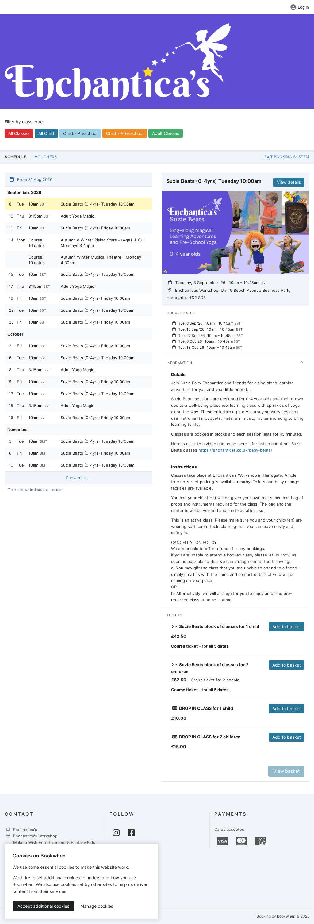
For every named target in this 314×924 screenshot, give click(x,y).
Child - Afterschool (124, 133)
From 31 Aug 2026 (34, 179)
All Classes (18, 133)
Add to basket (286, 626)
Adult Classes (165, 133)
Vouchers (46, 156)
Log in (303, 7)
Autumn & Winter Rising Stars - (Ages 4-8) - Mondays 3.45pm (103, 242)
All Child (46, 133)
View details (289, 182)
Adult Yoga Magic (77, 216)
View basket (286, 771)
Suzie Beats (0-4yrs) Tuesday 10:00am (97, 204)
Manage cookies (96, 906)
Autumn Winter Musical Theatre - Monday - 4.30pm (102, 260)
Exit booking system (286, 156)
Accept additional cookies (43, 906)
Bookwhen (286, 916)
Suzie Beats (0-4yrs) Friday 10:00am (95, 227)
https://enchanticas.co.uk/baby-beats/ (235, 450)
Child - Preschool (80, 133)
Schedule (15, 156)
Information (179, 362)
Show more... (78, 477)
